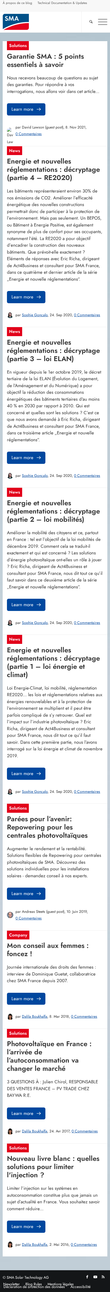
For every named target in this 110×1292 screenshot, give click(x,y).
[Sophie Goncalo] (10, 315)
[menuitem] (17, 4)
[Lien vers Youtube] (95, 1277)
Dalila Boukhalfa (34, 1016)
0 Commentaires (28, 133)
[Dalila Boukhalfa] (10, 1016)
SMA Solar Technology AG (28, 1277)
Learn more (22, 109)
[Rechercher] (88, 21)
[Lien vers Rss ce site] (103, 1277)
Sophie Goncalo (35, 315)
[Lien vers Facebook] (87, 1277)
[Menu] (100, 21)
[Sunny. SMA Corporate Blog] (44, 21)
